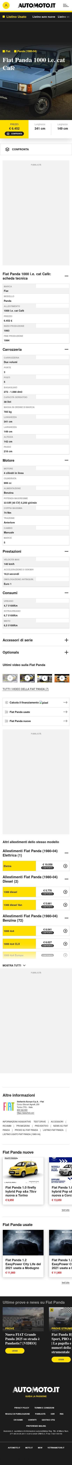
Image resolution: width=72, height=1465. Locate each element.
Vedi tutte (65, 1210)
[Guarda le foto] (36, 82)
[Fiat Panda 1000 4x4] (65, 931)
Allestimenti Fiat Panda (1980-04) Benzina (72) (30, 918)
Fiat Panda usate (20, 712)
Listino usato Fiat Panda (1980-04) (22, 1134)
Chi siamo (18, 1420)
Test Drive (40, 1121)
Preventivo (42, 1125)
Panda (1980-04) (27, 51)
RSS (61, 1414)
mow (40, 1447)
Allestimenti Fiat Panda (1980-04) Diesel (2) (30, 879)
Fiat (8, 51)
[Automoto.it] (36, 5)
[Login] (6, 5)
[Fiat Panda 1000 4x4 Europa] (65, 955)
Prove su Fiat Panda (26, 1129)
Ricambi (7, 1125)
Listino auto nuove (44, 16)
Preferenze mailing (36, 1426)
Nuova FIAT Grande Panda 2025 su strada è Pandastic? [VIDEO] (22, 1339)
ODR (53, 1414)
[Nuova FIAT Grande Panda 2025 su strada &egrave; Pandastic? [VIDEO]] (27, 678)
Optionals (11, 652)
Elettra (7, 866)
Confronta (16, 133)
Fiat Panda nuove (20, 721)
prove (9, 1328)
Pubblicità (40, 1414)
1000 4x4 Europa (13, 955)
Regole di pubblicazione (17, 1414)
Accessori (57, 1121)
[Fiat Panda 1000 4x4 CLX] (65, 944)
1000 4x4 (9, 931)
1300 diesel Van (13, 905)
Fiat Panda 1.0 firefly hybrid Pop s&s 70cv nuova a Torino (20, 1191)
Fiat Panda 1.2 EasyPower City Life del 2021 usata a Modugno (23, 1264)
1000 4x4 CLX (12, 944)
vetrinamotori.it (56, 1447)
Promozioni (23, 1125)
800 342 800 (22, 1109)
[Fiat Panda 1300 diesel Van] (65, 905)
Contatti (32, 1420)
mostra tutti (12, 965)
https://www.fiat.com (25, 1112)
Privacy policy (21, 1408)
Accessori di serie (18, 639)
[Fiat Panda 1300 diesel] (65, 892)
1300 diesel (10, 892)
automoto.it (14, 1447)
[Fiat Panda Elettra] (65, 866)
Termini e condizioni (44, 1408)
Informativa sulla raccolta (15, 1459)
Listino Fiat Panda (53, 1129)
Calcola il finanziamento (24, 702)
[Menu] (65, 5)
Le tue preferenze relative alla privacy (23, 1463)
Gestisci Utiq (48, 1420)
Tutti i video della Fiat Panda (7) (26, 689)
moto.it (29, 1447)
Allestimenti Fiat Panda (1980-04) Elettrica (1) (30, 853)
